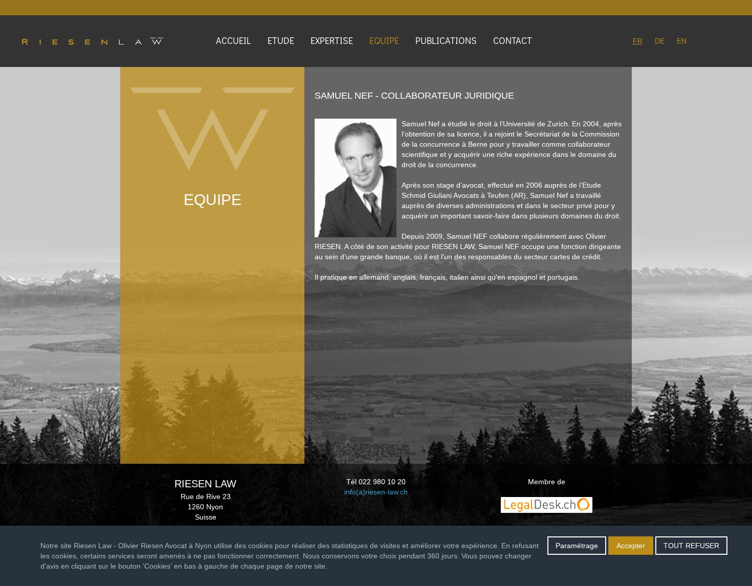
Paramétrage (577, 546)
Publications (446, 40)
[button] (333, 41)
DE (660, 41)
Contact (512, 40)
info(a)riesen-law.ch (376, 492)
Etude (281, 40)
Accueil (233, 40)
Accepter (630, 546)
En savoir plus (352, 566)
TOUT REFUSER (691, 546)
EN (682, 41)
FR (638, 41)
